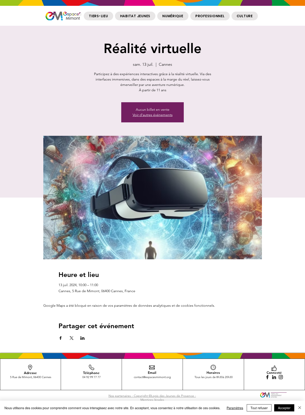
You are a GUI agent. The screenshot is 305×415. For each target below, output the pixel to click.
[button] (98, 16)
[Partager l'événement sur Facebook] (60, 338)
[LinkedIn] (274, 377)
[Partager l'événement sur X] (71, 338)
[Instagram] (281, 377)
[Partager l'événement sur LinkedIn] (82, 338)
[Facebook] (267, 377)
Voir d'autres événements (153, 115)
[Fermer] (299, 407)
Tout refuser (259, 408)
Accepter (284, 408)
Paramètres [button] (235, 408)
